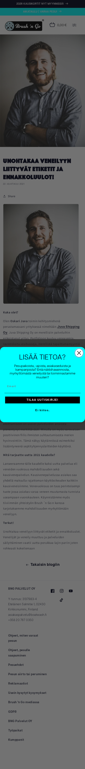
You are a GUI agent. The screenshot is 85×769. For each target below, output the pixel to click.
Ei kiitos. (42, 410)
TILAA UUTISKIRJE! (42, 399)
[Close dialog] (79, 352)
